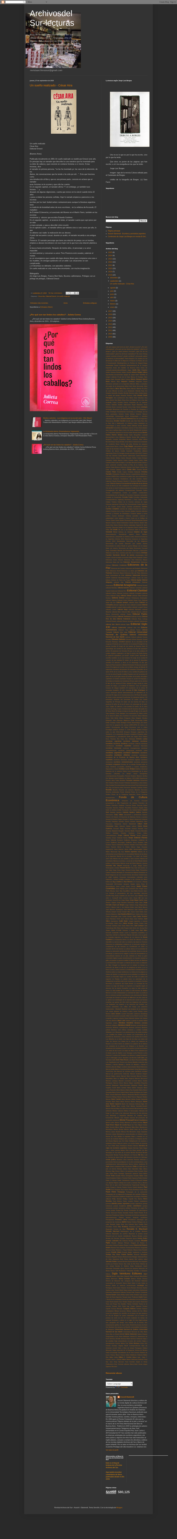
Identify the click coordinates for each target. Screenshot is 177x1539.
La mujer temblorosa (122, 972)
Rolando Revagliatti (140, 1254)
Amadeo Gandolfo (112, 393)
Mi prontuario (140, 1117)
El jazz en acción (132, 678)
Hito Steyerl (117, 865)
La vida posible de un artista (119, 990)
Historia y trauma (141, 863)
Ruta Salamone (114, 1259)
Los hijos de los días (130, 1039)
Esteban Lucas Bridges (127, 769)
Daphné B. (139, 525)
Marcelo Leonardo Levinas (128, 1081)
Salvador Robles (111, 1261)
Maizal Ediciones (141, 1067)
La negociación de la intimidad (128, 974)
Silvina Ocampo (124, 1278)
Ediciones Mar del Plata (132, 573)
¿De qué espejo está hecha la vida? (117, 347)
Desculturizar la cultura (113, 546)
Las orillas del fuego (128, 1006)
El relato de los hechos (129, 702)
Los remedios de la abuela (115, 1046)
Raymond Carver (135, 1226)
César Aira (41, 296)
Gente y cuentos (141, 817)
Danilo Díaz (109, 525)
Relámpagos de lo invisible (130, 1231)
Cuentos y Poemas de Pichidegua (118, 513)
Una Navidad (110, 1327)
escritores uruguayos (113, 764)
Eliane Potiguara (125, 718)
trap (128, 1306)
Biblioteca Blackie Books (127, 437)
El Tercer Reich (110, 711)
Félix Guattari (110, 785)
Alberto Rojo (115, 381)
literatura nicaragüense (120, 1027)
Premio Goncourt (111, 1212)
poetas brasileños (120, 1206)
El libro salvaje (126, 683)
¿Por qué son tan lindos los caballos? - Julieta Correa (55, 315)
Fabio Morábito (120, 780)
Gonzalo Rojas (118, 828)
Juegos (131, 921)
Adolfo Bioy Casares (139, 370)
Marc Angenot (129, 1078)
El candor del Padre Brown (138, 653)
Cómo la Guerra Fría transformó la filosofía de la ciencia (128, 483)
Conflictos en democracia (139, 488)
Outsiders (113, 1178)
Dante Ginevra (118, 525)
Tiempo (125, 1301)
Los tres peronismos (140, 1048)
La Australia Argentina (113, 937)
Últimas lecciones (120, 1311)
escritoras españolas (123, 745)
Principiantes (110, 1219)
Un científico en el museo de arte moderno (133, 1313)
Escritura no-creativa (117, 766)
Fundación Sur (127, 810)
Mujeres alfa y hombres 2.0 (128, 1139)
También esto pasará (140, 1294)
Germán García (124, 821)
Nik (139, 1155)
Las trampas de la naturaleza (137, 1009)
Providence (132, 1219)
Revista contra (142, 1236)
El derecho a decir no (120, 662)
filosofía (109, 790)
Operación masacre (131, 1173)
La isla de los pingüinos (127, 967)
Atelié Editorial (132, 425)
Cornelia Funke (127, 497)
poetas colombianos (134, 1206)
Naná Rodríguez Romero (124, 1145)
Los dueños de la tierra (139, 1036)
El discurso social (140, 665)
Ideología (119, 872)
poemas (108, 1203)
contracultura (143, 492)
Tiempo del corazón (134, 1301)
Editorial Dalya (115, 595)
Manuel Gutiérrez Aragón (138, 1073)
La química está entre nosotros (123, 981)
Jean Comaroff (130, 888)
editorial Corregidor (135, 593)
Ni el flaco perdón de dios (138, 1150)
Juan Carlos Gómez (125, 916)
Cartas (139, 462)
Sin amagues (125, 1281)
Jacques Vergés (129, 884)
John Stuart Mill (134, 898)
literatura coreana (141, 1023)
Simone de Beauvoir (113, 1281)
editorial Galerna (111, 600)
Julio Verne (132, 928)
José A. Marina (111, 907)
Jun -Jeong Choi (142, 928)
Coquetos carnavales (140, 495)
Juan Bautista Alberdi (125, 914)
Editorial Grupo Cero (134, 600)
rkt (138, 1243)
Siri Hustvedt (136, 1281)
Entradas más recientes (39, 303)
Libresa (137, 1018)
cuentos (144, 506)
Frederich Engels (137, 807)
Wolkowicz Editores (137, 1359)
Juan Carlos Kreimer (140, 916)
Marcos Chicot (118, 1083)
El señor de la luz (118, 704)
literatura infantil (124, 1025)
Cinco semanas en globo (124, 476)
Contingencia (116, 492)
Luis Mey (144, 1060)
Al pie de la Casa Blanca (126, 377)
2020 (110, 268)
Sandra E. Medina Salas (124, 1266)
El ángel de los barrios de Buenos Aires (131, 646)
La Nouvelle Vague (117, 976)
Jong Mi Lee (117, 900)
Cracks (145, 499)
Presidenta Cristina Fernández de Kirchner (125, 1215)
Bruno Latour (119, 446)
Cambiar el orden (130, 448)
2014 (110, 321)
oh (138, 1166)
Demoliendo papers (126, 534)
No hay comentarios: (56, 293)
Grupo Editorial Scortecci (114, 840)
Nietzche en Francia (130, 1155)
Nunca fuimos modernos (137, 1164)
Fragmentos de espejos (129, 803)
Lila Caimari (143, 1018)
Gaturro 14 (109, 817)
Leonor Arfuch (133, 1016)
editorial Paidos (125, 614)
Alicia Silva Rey (120, 388)
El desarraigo (133, 662)
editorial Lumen (111, 609)
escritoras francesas (140, 745)
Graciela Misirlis (130, 831)
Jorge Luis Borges (118, 905)
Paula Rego (143, 1189)
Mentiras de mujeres (134, 1115)
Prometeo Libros (121, 1219)
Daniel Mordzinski (137, 520)
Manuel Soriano (142, 1076)
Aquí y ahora (116, 418)
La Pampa (115, 979)
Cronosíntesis (132, 504)
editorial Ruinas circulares (125, 621)
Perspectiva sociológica (133, 1196)
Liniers (115, 1023)
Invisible (121, 879)
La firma (138, 956)
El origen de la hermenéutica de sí (123, 695)
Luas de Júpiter (117, 1053)
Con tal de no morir (112, 488)
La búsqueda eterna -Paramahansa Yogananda (61, 431)
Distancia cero (110, 553)
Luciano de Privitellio (119, 1055)
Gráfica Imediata (112, 833)
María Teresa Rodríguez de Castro (136, 1092)
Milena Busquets (125, 1127)
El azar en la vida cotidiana (137, 651)
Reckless (144, 1226)
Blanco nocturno (132, 439)
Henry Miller (129, 849)
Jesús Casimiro (120, 895)
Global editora (131, 826)
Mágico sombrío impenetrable (126, 1067)
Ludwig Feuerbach (141, 1055)
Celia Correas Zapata (113, 469)
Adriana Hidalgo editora (139, 372)
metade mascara (129, 1117)
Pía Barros (138, 1199)
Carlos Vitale (143, 460)
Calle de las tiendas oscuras (115, 448)
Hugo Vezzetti (126, 870)
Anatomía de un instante (138, 402)
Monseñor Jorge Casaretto (138, 1131)
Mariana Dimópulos (128, 1094)
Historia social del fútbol (128, 863)
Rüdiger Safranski (138, 1257)
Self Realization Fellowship (124, 1270)
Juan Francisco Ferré (113, 919)
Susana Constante (141, 1292)
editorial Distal (136, 595)
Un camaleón (114, 1313)
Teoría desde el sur (116, 1301)
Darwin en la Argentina (126, 527)
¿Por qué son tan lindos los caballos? (127, 349)
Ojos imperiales (133, 1169)
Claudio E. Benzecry (129, 481)
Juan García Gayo (127, 919)
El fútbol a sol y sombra (129, 672)
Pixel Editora (117, 1201)
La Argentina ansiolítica (137, 932)
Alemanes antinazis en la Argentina (117, 384)
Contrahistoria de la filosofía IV (116, 495)
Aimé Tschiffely (140, 374)
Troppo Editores (135, 1306)
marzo (112, 301)
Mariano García (122, 1097)
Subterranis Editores (119, 1292)
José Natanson (129, 909)
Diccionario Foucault (140, 548)
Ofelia (134, 1166)
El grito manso (121, 676)
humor (133, 870)
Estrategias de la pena (139, 771)
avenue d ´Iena (133, 428)
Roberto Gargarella (141, 1247)
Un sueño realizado (63, 296)
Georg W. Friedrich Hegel (114, 819)
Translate (124, 1387)
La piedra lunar (126, 979)
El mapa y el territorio (118, 685)
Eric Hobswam (130, 739)
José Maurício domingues (114, 909)
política (128, 1208)
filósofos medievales (112, 792)
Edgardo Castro (142, 557)
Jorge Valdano (130, 905)
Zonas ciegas (142, 1364)
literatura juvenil (136, 1025)
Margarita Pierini (136, 1085)
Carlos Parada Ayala (130, 460)
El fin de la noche (116, 672)
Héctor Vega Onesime (139, 847)
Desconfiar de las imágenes (136, 541)
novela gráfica (111, 1159)
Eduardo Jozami (142, 639)
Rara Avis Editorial (127, 1224)
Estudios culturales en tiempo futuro (121, 773)
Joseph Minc (126, 911)
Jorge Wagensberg (141, 905)
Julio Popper (125, 928)
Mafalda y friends (112, 1064)
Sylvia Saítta (129, 1294)
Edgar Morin (133, 557)
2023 (110, 259)
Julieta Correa (139, 923)
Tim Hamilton (122, 1304)
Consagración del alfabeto (115, 490)
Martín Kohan (111, 1106)
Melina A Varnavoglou (131, 1111)
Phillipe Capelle (128, 1199)
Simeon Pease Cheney (139, 1278)
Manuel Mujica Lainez (113, 1076)
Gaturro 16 (117, 817)
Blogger (119, 1508)
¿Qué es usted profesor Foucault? (123, 351)
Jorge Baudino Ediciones (125, 902)
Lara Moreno (126, 995)
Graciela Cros (142, 828)
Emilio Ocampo (111, 722)
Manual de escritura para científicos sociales (132, 1071)
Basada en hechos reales (124, 432)
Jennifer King (110, 895)
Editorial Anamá (142, 585)
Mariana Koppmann (141, 1094)
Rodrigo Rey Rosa (113, 1254)
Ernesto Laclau (141, 739)
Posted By (119, 1210)
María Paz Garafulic (132, 1090)
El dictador (130, 665)
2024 (110, 255)
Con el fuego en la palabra (138, 485)
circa (137, 476)
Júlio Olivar (117, 928)
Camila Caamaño (126, 451)
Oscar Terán (110, 1175)
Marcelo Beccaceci (141, 1078)
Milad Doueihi (110, 1127)
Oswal (108, 1178)
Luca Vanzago (127, 1053)
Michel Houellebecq (140, 1120)
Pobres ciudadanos (140, 1201)
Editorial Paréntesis (124, 616)
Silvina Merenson (111, 1278)
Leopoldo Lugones (112, 1018)
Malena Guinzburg (121, 1069)
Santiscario (138, 1266)
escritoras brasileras (120, 743)
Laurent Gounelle (127, 1013)
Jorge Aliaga (125, 900)
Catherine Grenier (126, 467)
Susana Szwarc (111, 1294)
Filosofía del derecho (126, 790)
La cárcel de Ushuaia (134, 939)
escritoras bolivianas (131, 741)
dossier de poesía (127, 555)
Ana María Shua (120, 400)
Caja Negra (128, 446)
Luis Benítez (133, 1057)
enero (112, 307)
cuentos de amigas (126, 509)
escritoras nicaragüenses (131, 748)
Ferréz (145, 787)
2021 (110, 265)
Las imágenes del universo (138, 1002)
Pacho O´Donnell (136, 1180)
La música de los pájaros (137, 972)
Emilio (145, 720)
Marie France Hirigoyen (135, 1097)
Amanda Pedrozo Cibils (128, 395)
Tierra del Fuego (111, 1304)
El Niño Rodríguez (138, 690)
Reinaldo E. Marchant (137, 1229)
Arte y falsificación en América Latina (125, 423)
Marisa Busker (136, 1099)
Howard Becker (125, 868)
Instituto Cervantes (119, 877)
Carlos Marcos (118, 460)
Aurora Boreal (142, 425)
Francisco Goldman (118, 805)
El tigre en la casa (140, 711)
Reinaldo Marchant (112, 1231)
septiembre (114, 281)
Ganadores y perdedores (132, 814)
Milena (117, 1127)
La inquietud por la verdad (127, 965)
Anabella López (111, 402)
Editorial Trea (123, 630)
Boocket (108, 441)
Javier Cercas (130, 886)
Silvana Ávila (115, 1276)
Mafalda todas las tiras (140, 1062)
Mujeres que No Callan (121, 1141)
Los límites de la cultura (126, 1041)
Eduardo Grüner (131, 639)
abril (112, 297)
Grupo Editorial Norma (119, 838)
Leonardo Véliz (124, 1016)
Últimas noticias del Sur (135, 1311)
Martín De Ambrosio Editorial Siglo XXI (134, 1104)
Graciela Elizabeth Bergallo (115, 831)
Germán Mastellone (136, 821)
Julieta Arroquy (128, 923)
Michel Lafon (110, 1122)
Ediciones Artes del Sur (114, 562)
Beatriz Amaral (137, 432)
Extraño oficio (110, 780)
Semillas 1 (137, 1270)
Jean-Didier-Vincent (137, 891)
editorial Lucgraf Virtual (139, 607)
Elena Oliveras (142, 715)
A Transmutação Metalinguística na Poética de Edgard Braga (126, 363)
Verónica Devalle (115, 1338)
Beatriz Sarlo (128, 435)
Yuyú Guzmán (130, 1362)
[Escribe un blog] (69, 293)
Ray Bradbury (123, 1226)
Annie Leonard (117, 407)
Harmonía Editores (123, 844)
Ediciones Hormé (115, 571)
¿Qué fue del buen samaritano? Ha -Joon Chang (131, 354)
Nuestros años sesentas (125, 1159)
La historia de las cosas (131, 962)
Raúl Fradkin (139, 1224)
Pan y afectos (142, 1182)
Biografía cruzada (112, 439)
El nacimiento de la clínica (135, 688)
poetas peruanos (119, 1208)
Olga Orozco (116, 1171)
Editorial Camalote (135, 587)
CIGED (113, 476)
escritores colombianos (139, 755)
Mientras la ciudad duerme (133, 1122)
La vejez (132, 988)
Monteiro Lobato (111, 1134)
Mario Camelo (116, 1099)
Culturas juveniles (132, 516)
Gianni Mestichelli (129, 824)
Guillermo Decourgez (118, 842)
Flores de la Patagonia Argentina (123, 794)
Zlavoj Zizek (134, 1364)
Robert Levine (128, 1245)
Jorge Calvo (139, 902)
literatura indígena (112, 1025)
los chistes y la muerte (123, 1034)
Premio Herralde (123, 1212)
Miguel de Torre (132, 1125)
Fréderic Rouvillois (125, 807)
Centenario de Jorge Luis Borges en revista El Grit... (127, 236)
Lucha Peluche (138, 1053)
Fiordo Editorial (125, 792)
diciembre (114, 278)
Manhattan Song (132, 1069)
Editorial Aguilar (136, 580)
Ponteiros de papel (137, 1208)
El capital (109, 655)
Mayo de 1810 (121, 1108)
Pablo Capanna (133, 1178)
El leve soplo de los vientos (138, 681)
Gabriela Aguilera (116, 812)
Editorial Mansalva (135, 609)
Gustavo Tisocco (111, 844)
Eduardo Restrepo (112, 641)
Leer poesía (115, 1016)
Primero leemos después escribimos (133, 1217)
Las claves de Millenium (128, 997)
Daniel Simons (134, 522)
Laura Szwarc (116, 1013)
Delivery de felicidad (126, 532)
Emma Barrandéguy (133, 722)
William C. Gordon (125, 1357)
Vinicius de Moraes (141, 1350)
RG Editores (123, 1240)
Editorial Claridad (137, 590)
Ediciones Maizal (118, 573)
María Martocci (121, 1090)
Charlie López (122, 472)
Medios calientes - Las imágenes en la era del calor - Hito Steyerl (67, 418)
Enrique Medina (136, 729)
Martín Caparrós (115, 1104)
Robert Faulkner (118, 1245)
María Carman (121, 1087)
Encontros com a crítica (138, 727)
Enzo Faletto (143, 736)
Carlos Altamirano (141, 455)
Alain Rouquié (115, 379)
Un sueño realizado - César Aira (51, 85)
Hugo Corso (117, 870)
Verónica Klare (125, 1338)
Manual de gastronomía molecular (117, 1073)
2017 (110, 311)
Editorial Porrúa (136, 616)
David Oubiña (138, 527)
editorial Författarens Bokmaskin (136, 598)
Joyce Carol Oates (137, 911)
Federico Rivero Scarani (116, 783)
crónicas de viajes (141, 502)
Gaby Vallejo (118, 814)
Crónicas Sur (123, 504)
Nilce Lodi (144, 1155)
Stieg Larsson (127, 1290)
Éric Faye (120, 739)
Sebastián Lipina (118, 1268)
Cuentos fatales (130, 511)
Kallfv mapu (135, 930)
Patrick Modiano (138, 1187)
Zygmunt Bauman (111, 1366)
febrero (113, 304)
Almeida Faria (140, 391)
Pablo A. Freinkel (122, 1178)
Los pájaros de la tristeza (138, 1043)
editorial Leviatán (136, 605)
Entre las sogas (132, 736)
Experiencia (143, 778)
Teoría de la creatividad (114, 1299)
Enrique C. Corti (124, 729)
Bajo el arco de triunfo (126, 430)
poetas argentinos (136, 1203)
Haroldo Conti (134, 844)
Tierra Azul (144, 1301)
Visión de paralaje (111, 1352)
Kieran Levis (123, 932)
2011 (110, 330)
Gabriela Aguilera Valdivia (132, 812)
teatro (141, 1297)
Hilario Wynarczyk (111, 851)
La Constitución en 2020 (136, 946)
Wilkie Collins (113, 1357)
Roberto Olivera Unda (134, 1250)
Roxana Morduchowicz (125, 1257)
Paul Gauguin (115, 1189)
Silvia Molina (143, 1276)
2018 (110, 275)
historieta (109, 865)
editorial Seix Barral (113, 624)
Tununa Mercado (116, 1308)
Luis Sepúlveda (111, 1062)
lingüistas (109, 1023)
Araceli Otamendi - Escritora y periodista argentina (127, 234)
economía (125, 557)
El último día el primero (121, 715)
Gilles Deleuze (120, 826)
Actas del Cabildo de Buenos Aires (126, 367)
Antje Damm (136, 407)
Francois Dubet (142, 805)
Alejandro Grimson (128, 381)
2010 (110, 334)
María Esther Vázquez (135, 1087)
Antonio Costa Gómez (127, 414)
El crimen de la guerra (130, 660)
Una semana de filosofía (122, 1327)
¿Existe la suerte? (135, 347)
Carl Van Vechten (112, 455)
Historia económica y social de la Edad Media (127, 861)
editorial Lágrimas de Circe (121, 605)
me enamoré (130, 1108)
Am (146, 391)
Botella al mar (124, 441)
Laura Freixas (138, 1011)
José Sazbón (139, 909)
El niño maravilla (125, 690)
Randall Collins (115, 1224)
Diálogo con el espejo (140, 546)
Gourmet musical (131, 828)
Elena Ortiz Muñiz (112, 718)
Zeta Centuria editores (121, 1364)
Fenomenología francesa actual (125, 785)
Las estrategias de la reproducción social (125, 1000)
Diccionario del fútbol (126, 548)
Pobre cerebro (128, 1201)
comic (107, 483)
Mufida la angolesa (124, 1136)
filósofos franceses (141, 790)
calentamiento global (140, 446)
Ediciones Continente (119, 565)
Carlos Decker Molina (113, 458)
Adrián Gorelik (126, 372)
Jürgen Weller (110, 930)
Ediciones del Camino (118, 568)
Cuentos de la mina (117, 511)
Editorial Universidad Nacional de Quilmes (126, 633)
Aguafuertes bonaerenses (114, 374)
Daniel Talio (143, 522)
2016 (110, 314)
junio (112, 294)
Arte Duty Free (139, 421)
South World (119, 1290)
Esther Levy (127, 771)
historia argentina (131, 851)
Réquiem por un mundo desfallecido (118, 1236)
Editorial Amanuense (132, 582)
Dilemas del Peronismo (124, 550)
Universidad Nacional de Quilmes (126, 1329)
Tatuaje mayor (126, 1297)
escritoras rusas (141, 750)
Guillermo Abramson (130, 840)
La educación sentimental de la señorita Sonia (125, 951)
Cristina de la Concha (125, 502)
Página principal (114, 231)
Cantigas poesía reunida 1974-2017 (130, 453)
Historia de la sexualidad (126, 854)
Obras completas (115, 1166)
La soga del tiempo (117, 986)
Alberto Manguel (136, 379)
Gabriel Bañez (137, 810)
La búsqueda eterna (120, 939)
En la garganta (115, 725)
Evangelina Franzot (123, 776)
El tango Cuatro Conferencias (121, 709)
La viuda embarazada (118, 992)
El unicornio (133, 715)
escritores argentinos (114, 753)
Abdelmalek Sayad (112, 365)
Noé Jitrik (123, 1157)
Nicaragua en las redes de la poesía (118, 1152)
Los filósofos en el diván (114, 1039)
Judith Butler (123, 921)
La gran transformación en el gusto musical (131, 958)
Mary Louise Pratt (123, 1106)
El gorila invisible (121, 674)
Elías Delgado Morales (139, 718)
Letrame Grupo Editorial (126, 1018)
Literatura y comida (134, 1030)
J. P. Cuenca (137, 881)
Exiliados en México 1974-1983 (129, 778)
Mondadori (109, 1129)
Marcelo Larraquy (112, 1081)
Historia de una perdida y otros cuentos (126, 858)
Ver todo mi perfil (112, 1450)
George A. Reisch (128, 819)
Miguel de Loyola (121, 1125)
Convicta (130, 495)
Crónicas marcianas (112, 504)
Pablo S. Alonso (111, 1180)
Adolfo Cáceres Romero (113, 372)
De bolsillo (114, 529)
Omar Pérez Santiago (117, 1173)
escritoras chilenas (134, 743)
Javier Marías (120, 888)
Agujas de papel (129, 374)
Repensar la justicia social (138, 1233)
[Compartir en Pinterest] (77, 293)
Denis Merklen (141, 534)
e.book (113, 557)
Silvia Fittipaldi (124, 1276)
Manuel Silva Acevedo (128, 1076)
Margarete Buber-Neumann (121, 1085)
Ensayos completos (130, 734)
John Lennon (123, 898)
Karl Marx (143, 930)
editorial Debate (126, 595)
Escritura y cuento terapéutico (136, 766)
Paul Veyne (124, 1189)
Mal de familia (110, 1069)
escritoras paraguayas (126, 750)
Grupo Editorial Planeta (126, 835)
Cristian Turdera (111, 502)
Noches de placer (114, 1157)
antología (144, 407)
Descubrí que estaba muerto (136, 543)
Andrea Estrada (111, 404)
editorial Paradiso (111, 616)
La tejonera (128, 986)
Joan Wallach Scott (141, 895)
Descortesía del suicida (114, 543)
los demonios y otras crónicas (121, 1036)
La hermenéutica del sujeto (114, 962)
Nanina (135, 1145)
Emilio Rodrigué (121, 722)
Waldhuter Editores (136, 1355)
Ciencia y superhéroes (133, 474)
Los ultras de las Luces (113, 1050)
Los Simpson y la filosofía (135, 1046)
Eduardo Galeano (118, 639)
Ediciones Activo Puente (114, 560)
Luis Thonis (120, 1062)
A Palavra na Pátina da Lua (138, 360)
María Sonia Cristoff (118, 1092)
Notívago (144, 1157)
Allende (133, 388)
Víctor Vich (143, 1343)
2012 (110, 327)
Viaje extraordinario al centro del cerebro (127, 1341)
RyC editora (139, 1259)
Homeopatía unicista (112, 868)
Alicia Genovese (138, 386)
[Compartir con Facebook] (75, 293)
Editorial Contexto (123, 593)
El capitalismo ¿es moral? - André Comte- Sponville (128, 655)
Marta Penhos (125, 1101)
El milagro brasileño (119, 688)
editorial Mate (116, 612)
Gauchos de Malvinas (128, 817)
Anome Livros (127, 407)
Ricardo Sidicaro (117, 1243)
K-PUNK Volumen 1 (123, 930)
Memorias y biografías (118, 1115)
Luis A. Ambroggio (111, 1057)
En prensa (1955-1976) (129, 725)
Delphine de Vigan (140, 532)
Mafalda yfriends (111, 1067)
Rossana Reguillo (111, 1257)
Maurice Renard (111, 1108)
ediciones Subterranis (132, 575)
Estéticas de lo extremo (114, 771)
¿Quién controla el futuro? (114, 356)
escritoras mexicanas (113, 748)
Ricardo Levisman (134, 1240)
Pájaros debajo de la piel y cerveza (125, 1182)
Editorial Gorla (122, 600)
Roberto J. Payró (121, 1250)
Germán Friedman (112, 821)
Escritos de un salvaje (128, 764)
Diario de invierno (112, 548)
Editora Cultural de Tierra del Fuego (118, 580)
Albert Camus (125, 379)
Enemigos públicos (112, 729)
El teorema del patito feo (139, 709)
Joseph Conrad (116, 911)
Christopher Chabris (118, 474)
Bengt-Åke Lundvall (140, 435)
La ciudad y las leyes (132, 942)
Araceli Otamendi (126, 418)
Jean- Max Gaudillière (123, 891)
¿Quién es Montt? (129, 356)
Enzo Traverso (111, 739)
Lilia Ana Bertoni (111, 1020)
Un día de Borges (112, 1315)
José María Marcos (141, 907)
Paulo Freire (111, 1192)
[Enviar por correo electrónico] (67, 293)
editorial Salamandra (140, 621)
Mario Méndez (126, 1099)
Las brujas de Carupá (113, 997)
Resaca (134, 1236)
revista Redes (142, 1238)
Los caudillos (110, 1034)
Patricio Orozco (127, 1187)
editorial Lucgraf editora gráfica (121, 607)
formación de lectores (130, 800)
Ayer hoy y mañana (112, 430)
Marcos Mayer (128, 1083)
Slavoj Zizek (127, 1283)
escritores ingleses (134, 759)
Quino (124, 1222)
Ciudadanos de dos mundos (131, 479)
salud (145, 1259)
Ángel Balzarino (137, 404)
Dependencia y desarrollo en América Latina (120, 536)
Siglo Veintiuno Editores (127, 1273)
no (106, 1157)
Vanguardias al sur (112, 1336)
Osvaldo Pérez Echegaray (124, 1175)
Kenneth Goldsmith (112, 932)
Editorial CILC (122, 591)
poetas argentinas (123, 1203)
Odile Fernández (126, 1166)
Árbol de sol (137, 418)
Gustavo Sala (142, 842)
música (114, 1143)
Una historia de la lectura (134, 1322)
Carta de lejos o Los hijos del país (126, 462)
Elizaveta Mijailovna (123, 720)
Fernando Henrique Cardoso (133, 787)
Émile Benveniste (137, 720)
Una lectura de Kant (140, 1325)
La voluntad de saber (132, 992)
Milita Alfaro (135, 1127)
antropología (110, 416)
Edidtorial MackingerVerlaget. (121, 577)
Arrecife (128, 421)
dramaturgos (140, 555)
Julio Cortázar (139, 925)
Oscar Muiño (143, 1173)
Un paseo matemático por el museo (132, 1315)
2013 (110, 324)
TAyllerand (135, 1297)
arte (132, 421)
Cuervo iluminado (118, 516)
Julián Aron (118, 923)
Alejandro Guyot (141, 381)
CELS (124, 469)
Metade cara (118, 1117)
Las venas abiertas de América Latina (119, 1011)
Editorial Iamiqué (122, 602)
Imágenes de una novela (118, 875)
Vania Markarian (124, 1336)
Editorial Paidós (140, 614)
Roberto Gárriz (110, 1250)
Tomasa (114, 1306)
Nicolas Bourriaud (136, 1152)
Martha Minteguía (136, 1101)
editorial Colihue (111, 593)
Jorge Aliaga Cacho (136, 900)
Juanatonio (114, 921)
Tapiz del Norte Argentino (114, 1297)
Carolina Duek (110, 462)
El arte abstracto (127, 648)
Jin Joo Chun (129, 895)
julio (112, 291)
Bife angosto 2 (142, 437)
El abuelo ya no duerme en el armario (124, 644)
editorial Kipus (133, 602)
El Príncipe (116, 702)
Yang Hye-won (119, 1362)
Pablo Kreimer (142, 1178)
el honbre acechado (119, 678)
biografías (122, 439)
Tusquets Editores (129, 1308)
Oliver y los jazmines (127, 1171)
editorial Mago (123, 609)
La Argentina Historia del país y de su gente (132, 935)
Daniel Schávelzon (123, 522)
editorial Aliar (118, 582)
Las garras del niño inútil (120, 1002)
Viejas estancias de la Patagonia (123, 1350)
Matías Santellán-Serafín (139, 1106)
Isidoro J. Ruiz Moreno (124, 881)
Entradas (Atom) (46, 307)
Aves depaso (143, 428)
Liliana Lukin (121, 1020)
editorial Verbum (130, 637)
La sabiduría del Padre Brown (123, 983)
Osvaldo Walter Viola (140, 1175)
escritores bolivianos (131, 753)
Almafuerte (131, 391)
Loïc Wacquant (117, 1032)
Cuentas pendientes (134, 506)
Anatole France (123, 402)
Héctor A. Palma (123, 847)
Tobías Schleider (132, 1304)
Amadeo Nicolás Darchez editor (128, 393)
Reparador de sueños (119, 1233)
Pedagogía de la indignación (115, 1194)
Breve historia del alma (124, 444)
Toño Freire (122, 1306)
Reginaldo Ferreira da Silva (116, 1229)
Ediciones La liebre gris (129, 571)
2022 (110, 262)
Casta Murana (115, 467)
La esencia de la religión (120, 953)
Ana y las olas (142, 400)
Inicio (66, 303)
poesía (114, 1203)
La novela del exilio (130, 976)
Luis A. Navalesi (123, 1057)
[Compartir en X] (72, 293)
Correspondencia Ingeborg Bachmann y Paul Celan (124, 499)
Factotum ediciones (133, 780)
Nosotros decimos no (134, 1157)
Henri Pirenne (119, 849)
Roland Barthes (127, 1254)
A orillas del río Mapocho (121, 360)
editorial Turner (135, 630)
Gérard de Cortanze (140, 819)
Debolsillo (109, 532)
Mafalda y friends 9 (140, 1064)
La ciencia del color (118, 942)
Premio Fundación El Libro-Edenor (135, 1210)
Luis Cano (140, 1057)
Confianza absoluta (124, 488)
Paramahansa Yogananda (131, 1185)
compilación (125, 485)
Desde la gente (126, 546)
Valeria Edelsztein (131, 1334)
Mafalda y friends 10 (126, 1064)
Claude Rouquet (117, 481)
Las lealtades (110, 1004)
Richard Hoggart (130, 1243)
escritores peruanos (140, 762)
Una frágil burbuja (141, 1320)
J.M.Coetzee (118, 884)
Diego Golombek (111, 550)
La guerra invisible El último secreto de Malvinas (132, 960)
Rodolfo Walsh (116, 1252)
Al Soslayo (139, 377)
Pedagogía (121, 1192)
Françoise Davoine (112, 807)
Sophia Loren (110, 1290)
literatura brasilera (126, 1023)
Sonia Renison (131, 1288)
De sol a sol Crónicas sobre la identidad (133, 529)
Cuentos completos (112, 509)
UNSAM (121, 1334)
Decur (115, 532)
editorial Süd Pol (133, 627)
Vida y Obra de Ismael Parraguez (130, 1348)
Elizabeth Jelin (111, 720)
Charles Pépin (111, 472)
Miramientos (143, 1127)
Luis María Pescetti (135, 1060)
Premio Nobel (133, 1212)
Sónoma (139, 1288)
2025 (110, 252)
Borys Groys (115, 441)
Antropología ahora (122, 416)
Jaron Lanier (120, 886)
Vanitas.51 (133, 1336)
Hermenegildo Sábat (140, 849)
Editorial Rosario (111, 621)
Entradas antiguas (90, 303)
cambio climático (142, 448)
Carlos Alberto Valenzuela (126, 455)
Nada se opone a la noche (126, 1143)
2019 (110, 272)
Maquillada (109, 1078)
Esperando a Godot (112, 769)
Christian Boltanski (134, 472)
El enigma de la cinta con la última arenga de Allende (128, 667)
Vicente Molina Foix (121, 1343)
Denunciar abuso (114, 1373)
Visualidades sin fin (124, 1352)
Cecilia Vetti (143, 467)
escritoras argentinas (114, 741)
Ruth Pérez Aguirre (127, 1259)
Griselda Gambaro (128, 833)
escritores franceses (120, 759)
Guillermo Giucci (131, 842)
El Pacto (138, 695)
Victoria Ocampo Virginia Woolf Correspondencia (123, 1345)
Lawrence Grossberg (140, 1013)
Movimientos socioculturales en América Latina (132, 1134)
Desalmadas (121, 541)
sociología (140, 1285)
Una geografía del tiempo (115, 1322)
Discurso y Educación (140, 550)
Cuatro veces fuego (118, 506)
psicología (140, 1219)
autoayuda (109, 428)
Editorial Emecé (51, 296)
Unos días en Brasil (112, 1334)
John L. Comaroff (112, 898)
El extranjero (132, 669)
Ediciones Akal (129, 560)
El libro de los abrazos (113, 683)
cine (133, 476)
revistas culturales (112, 1240)
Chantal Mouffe (142, 469)
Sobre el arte (136, 1283)
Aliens (128, 388)
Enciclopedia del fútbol (120, 727)
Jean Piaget (139, 888)
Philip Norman (117, 1199)
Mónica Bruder (118, 1129)
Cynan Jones (115, 520)
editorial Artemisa (111, 587)
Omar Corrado (138, 1171)
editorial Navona (136, 612)
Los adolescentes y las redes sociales (135, 1032)
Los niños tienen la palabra (120, 1043)
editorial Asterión (123, 587)
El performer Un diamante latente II (134, 697)
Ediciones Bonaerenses (131, 562)
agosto (113, 288)
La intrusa (141, 965)
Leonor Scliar (143, 1016)
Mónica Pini (125, 1131)
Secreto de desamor (131, 1268)
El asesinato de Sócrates (119, 651)
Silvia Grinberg (134, 1276)
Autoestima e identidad (120, 428)
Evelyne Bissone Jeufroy (139, 776)
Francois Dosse (131, 805)
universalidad (135, 1327)
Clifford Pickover (142, 481)
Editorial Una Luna (120, 632)
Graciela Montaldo (141, 831)
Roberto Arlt (137, 1245)
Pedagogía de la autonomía (136, 1192)
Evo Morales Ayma (112, 778)
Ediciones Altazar (141, 560)
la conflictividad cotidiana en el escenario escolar (129, 944)
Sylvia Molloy (121, 1294)
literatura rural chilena (118, 1030)
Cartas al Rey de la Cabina (133, 465)
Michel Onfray (119, 1122)
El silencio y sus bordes (123, 706)
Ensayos (127, 732)
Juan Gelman (138, 919)
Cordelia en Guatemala (113, 497)
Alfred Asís (128, 386)
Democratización (111, 534)
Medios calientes (117, 1111)
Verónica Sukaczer (136, 1338)
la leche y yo (140, 967)
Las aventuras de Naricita (139, 995)
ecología (118, 557)
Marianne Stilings (111, 1097)
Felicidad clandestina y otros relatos (135, 783)
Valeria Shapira (142, 1334)
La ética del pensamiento (137, 953)
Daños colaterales (130, 525)
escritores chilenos (122, 755)
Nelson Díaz (125, 1150)
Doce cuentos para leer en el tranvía (128, 553)
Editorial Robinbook (123, 619)
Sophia (145, 1288)
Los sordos (130, 1048)
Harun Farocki (111, 847)
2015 (110, 318)
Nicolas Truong (119, 1155)
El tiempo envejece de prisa (125, 711)
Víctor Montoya (134, 1343)
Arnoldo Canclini (119, 421)
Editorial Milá (126, 612)
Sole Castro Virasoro (119, 1288)
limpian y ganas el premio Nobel (136, 1020)
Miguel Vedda (142, 1125)
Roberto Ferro (115, 1247)
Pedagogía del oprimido (133, 1194)
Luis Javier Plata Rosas (120, 1060)
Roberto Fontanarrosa (127, 1247)
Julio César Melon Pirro (125, 925)
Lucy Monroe (131, 1055)
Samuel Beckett (122, 1261)
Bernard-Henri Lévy (112, 437)
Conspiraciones (130, 490)
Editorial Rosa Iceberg (139, 619)
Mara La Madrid (119, 1078)
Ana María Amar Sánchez (135, 398)
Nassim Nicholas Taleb (135, 1148)
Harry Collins (143, 844)
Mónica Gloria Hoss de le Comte (135, 1129)
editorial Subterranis (119, 627)
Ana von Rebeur (131, 400)
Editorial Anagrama (125, 585)
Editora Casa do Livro (139, 577)
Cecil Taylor (136, 467)
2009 (110, 337)
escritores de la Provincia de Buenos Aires (122, 757)
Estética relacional (141, 769)
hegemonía (109, 849)
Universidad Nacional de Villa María (135, 1332)
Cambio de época (112, 451)
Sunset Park (130, 1292)
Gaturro (144, 814)
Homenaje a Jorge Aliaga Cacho (135, 865)
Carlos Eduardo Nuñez (128, 458)
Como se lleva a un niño (114, 485)
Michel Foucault (127, 1120)
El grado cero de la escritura (136, 674)
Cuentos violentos (141, 511)
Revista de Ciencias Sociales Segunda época (121, 1238)
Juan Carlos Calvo (138, 914)
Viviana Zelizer (125, 1355)
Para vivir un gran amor (114, 1185)
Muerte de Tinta (111, 1136)
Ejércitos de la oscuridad (134, 641)
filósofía (115, 790)
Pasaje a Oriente (116, 1187)
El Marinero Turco (133, 685)
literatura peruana (135, 1027)
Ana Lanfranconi (119, 398)
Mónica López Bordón (113, 1131)
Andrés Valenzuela (124, 404)
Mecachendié (138, 1108)
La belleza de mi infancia (131, 937)
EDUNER (122, 641)
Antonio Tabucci (141, 414)
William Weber (126, 1359)
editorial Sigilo (125, 624)
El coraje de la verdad (138, 658)
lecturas (108, 1016)
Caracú (145, 453)
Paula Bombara (134, 1189)
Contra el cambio (130, 492)
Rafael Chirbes (132, 1222)
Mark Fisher (116, 1101)
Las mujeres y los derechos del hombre (130, 1004)
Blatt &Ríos (143, 439)
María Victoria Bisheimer (113, 1094)
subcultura (136, 1290)
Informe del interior (132, 875)
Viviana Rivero (115, 1355)
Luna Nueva (128, 1062)
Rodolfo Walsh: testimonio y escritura (134, 1252)
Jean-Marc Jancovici (140, 893)
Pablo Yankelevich (124, 1180)
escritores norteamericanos (123, 762)
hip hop (121, 851)
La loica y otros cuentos (117, 969)
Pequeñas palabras (118, 1196)
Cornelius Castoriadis (140, 497)
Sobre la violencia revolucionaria (124, 1285)
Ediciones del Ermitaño (133, 568)
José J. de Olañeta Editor (125, 907)
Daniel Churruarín (125, 520)
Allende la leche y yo (119, 391)
